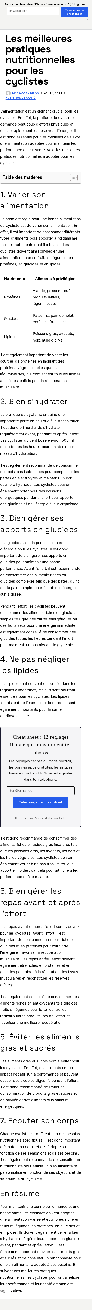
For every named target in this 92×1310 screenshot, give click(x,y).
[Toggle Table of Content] (72, 177)
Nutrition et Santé (21, 97)
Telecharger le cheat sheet (40, 802)
